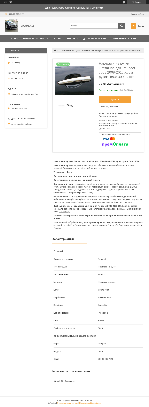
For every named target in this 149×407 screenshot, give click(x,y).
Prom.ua (88, 400)
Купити (115, 99)
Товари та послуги (34, 38)
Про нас (57, 38)
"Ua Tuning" (64, 211)
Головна (13, 38)
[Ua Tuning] (11, 31)
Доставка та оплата (94, 38)
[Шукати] (121, 26)
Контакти (72, 38)
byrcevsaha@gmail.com (21, 124)
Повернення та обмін (124, 38)
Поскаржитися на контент (67, 403)
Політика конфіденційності (90, 403)
